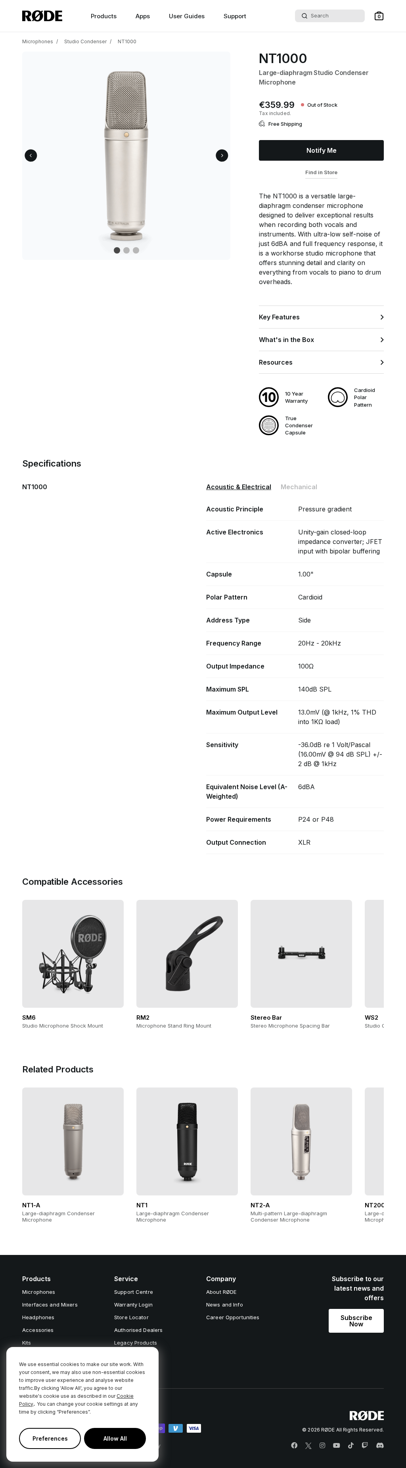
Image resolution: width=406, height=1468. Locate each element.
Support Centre (133, 1292)
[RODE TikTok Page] (351, 1446)
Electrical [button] (238, 487)
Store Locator (131, 1317)
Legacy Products (135, 1342)
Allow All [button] (115, 1438)
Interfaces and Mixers (50, 1304)
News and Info (224, 1304)
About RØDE (221, 1292)
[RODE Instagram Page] (322, 1446)
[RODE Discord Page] (380, 1446)
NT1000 (127, 41)
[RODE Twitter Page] (308, 1446)
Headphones (38, 1317)
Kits (26, 1342)
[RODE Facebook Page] (294, 1446)
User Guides (187, 16)
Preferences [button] (50, 1438)
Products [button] (104, 16)
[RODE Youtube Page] (336, 1446)
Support (235, 16)
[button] (379, 16)
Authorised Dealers (138, 1330)
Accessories (38, 1330)
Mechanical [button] (299, 487)
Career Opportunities (233, 1317)
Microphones (37, 41)
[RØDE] (42, 15)
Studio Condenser (85, 41)
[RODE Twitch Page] (365, 1446)
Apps (143, 16)
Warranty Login (133, 1304)
